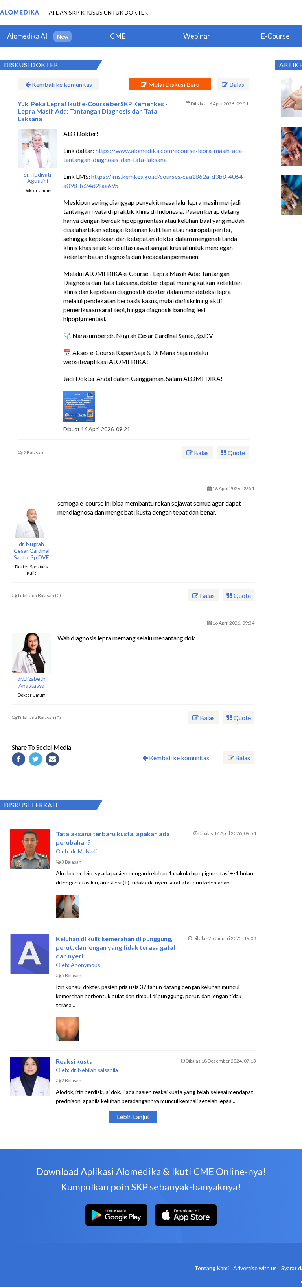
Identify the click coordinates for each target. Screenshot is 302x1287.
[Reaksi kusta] (30, 1076)
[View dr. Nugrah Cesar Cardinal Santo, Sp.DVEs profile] (31, 518)
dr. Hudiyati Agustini (37, 177)
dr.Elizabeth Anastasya (31, 682)
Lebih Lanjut (133, 1116)
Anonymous (85, 965)
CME (118, 35)
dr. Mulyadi (84, 851)
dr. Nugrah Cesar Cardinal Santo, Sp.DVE (32, 551)
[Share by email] (53, 760)
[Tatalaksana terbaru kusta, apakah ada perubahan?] (30, 849)
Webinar (196, 35)
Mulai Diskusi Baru (173, 84)
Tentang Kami (211, 1268)
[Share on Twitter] (36, 760)
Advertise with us (255, 1268)
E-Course (275, 35)
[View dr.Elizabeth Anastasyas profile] (31, 653)
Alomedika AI (27, 35)
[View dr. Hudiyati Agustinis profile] (37, 148)
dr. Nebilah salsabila (94, 1069)
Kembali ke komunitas (61, 84)
